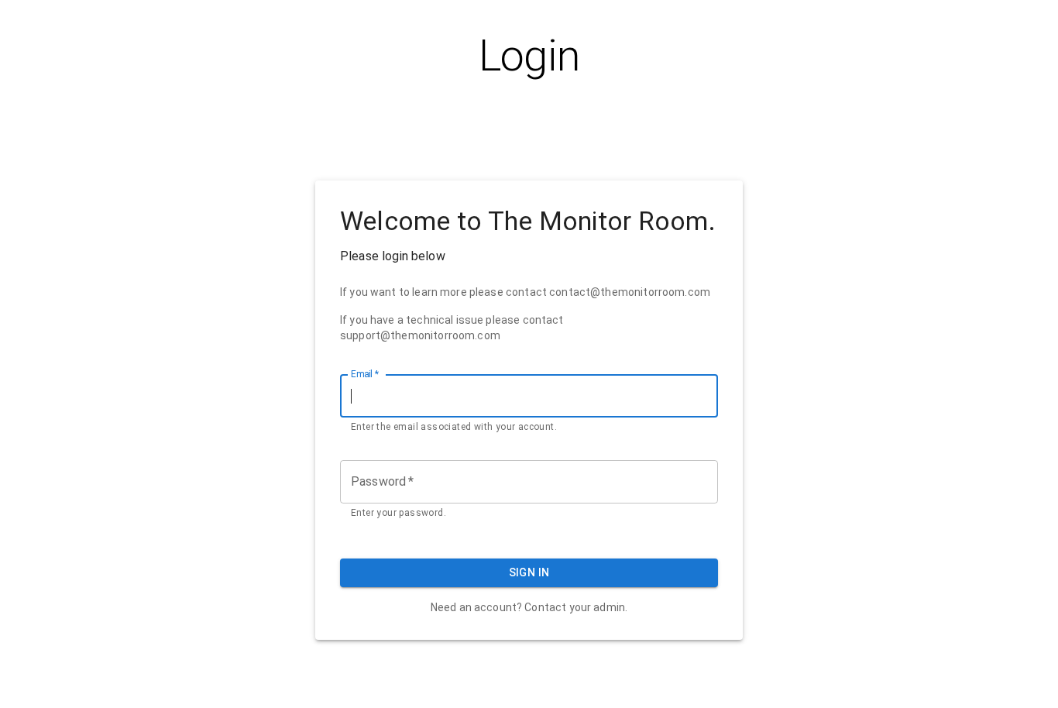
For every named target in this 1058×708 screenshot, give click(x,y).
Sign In (529, 572)
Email (365, 374)
